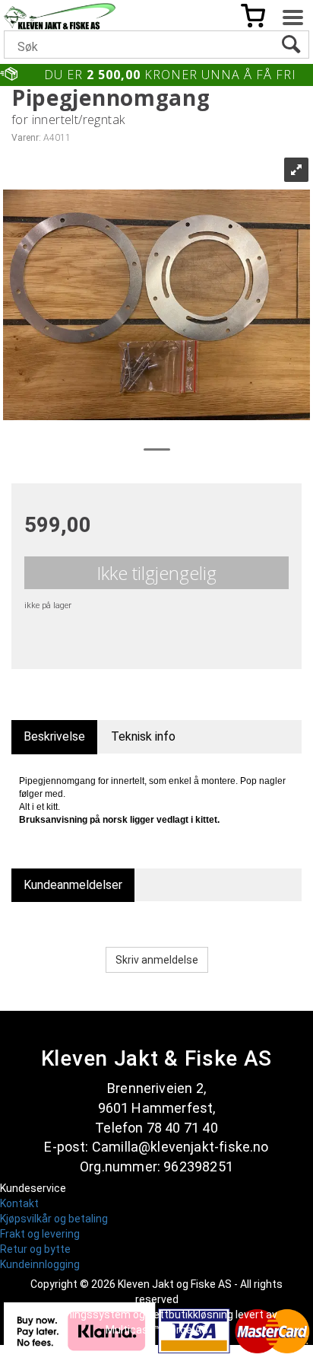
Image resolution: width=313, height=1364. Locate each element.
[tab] (54, 737)
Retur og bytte (35, 1249)
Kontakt (19, 1203)
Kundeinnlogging (40, 1264)
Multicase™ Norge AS (157, 1330)
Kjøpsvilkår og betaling (54, 1219)
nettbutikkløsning (190, 1314)
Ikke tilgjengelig (156, 572)
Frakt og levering (40, 1234)
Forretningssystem (83, 1314)
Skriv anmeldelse (156, 960)
